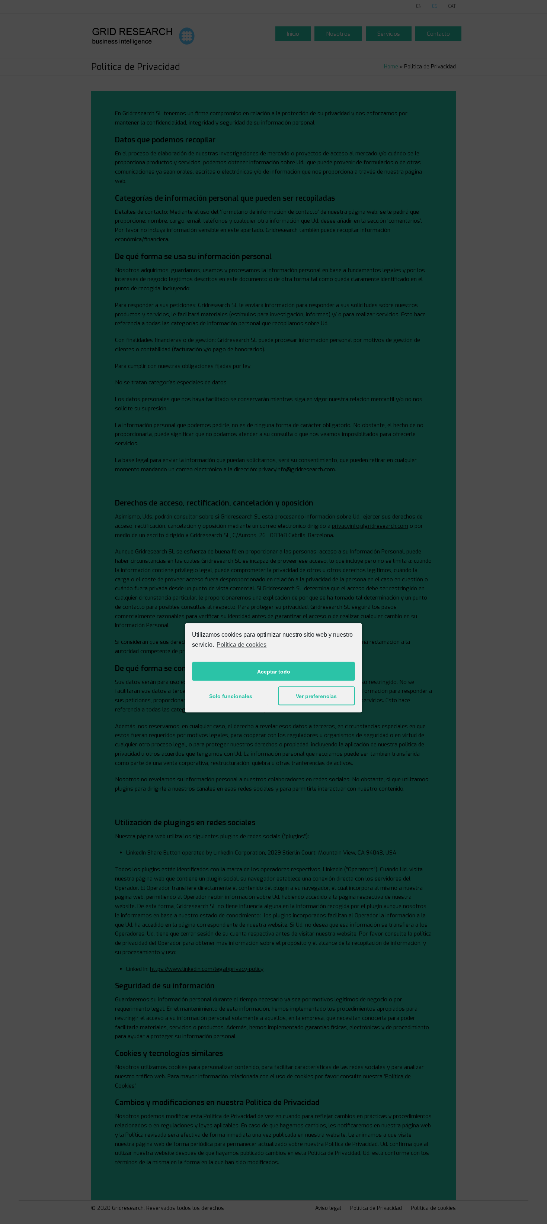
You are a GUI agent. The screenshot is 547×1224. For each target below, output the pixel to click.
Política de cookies (241, 644)
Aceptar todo (273, 671)
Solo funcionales (230, 696)
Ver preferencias (316, 696)
